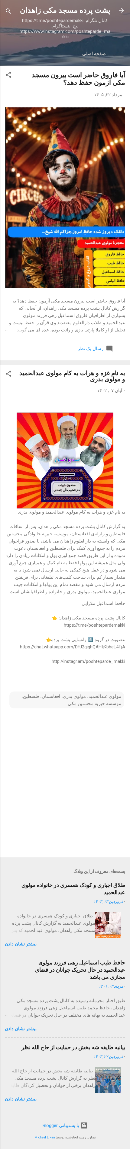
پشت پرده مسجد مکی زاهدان (65, 10)
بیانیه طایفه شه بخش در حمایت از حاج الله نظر (73, 1047)
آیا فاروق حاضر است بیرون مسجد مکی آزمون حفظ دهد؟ (78, 78)
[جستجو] (8, 12)
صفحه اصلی (94, 53)
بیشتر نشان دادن (21, 944)
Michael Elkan (44, 1137)
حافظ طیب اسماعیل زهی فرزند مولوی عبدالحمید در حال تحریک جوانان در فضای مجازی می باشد (80, 969)
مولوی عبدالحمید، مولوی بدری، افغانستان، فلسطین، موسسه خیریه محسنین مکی (71, 700)
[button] (8, 76)
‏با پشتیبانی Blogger (61, 1125)
